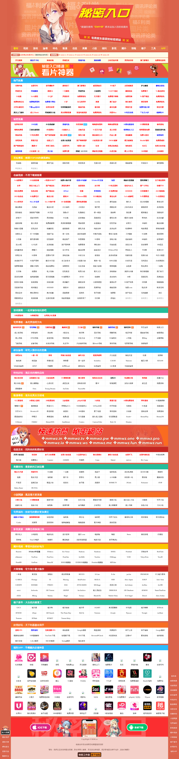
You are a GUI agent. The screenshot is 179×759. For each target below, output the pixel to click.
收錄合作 (79, 744)
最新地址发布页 (41, 55)
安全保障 (86, 744)
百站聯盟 (93, 744)
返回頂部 (99, 744)
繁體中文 (5, 756)
